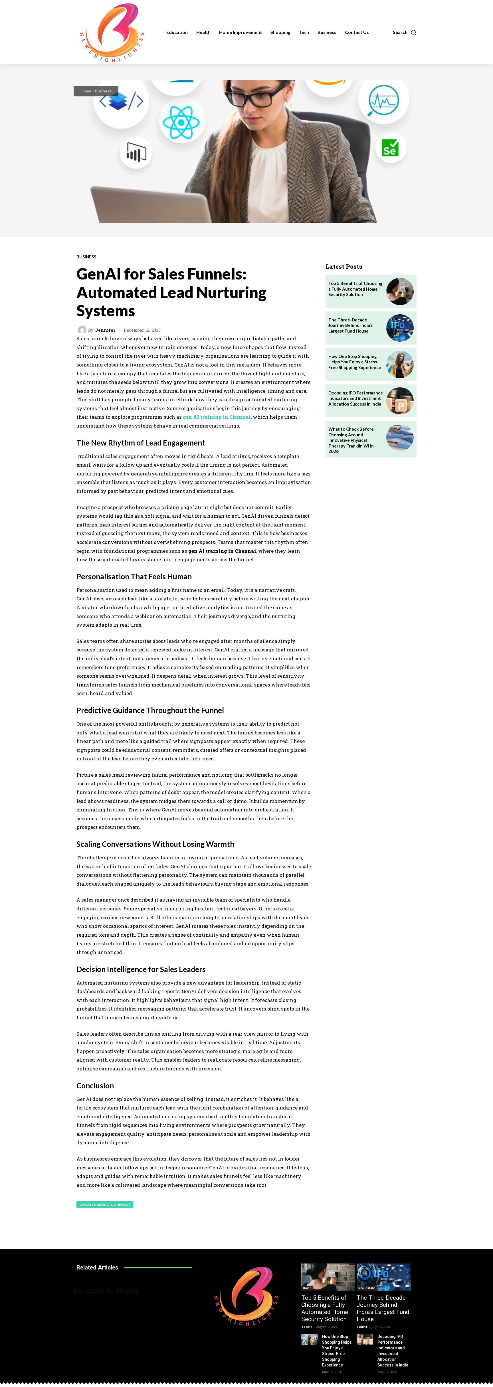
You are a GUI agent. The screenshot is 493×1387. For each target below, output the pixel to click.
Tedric (306, 1327)
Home (86, 90)
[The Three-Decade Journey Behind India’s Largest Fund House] (400, 328)
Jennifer (105, 330)
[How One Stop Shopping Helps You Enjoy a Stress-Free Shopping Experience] (400, 364)
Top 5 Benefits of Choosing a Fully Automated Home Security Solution (355, 289)
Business (103, 90)
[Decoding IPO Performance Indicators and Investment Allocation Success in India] (400, 401)
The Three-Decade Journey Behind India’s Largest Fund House (350, 325)
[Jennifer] (83, 330)
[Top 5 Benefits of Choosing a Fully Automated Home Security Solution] (400, 291)
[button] (405, 32)
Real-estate (366, 1288)
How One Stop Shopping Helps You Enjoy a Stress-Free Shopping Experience (354, 362)
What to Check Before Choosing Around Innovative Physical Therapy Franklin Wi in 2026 (351, 440)
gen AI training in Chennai (105, 1204)
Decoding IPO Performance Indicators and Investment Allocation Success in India (355, 398)
